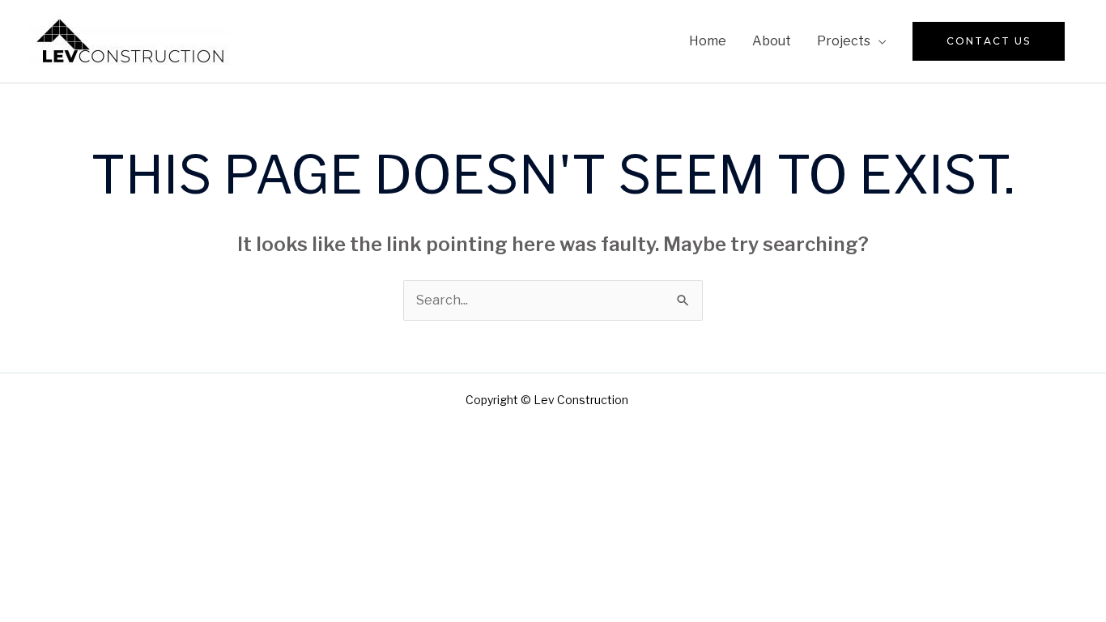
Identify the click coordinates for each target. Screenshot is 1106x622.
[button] (988, 41)
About (771, 41)
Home (707, 41)
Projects (843, 41)
